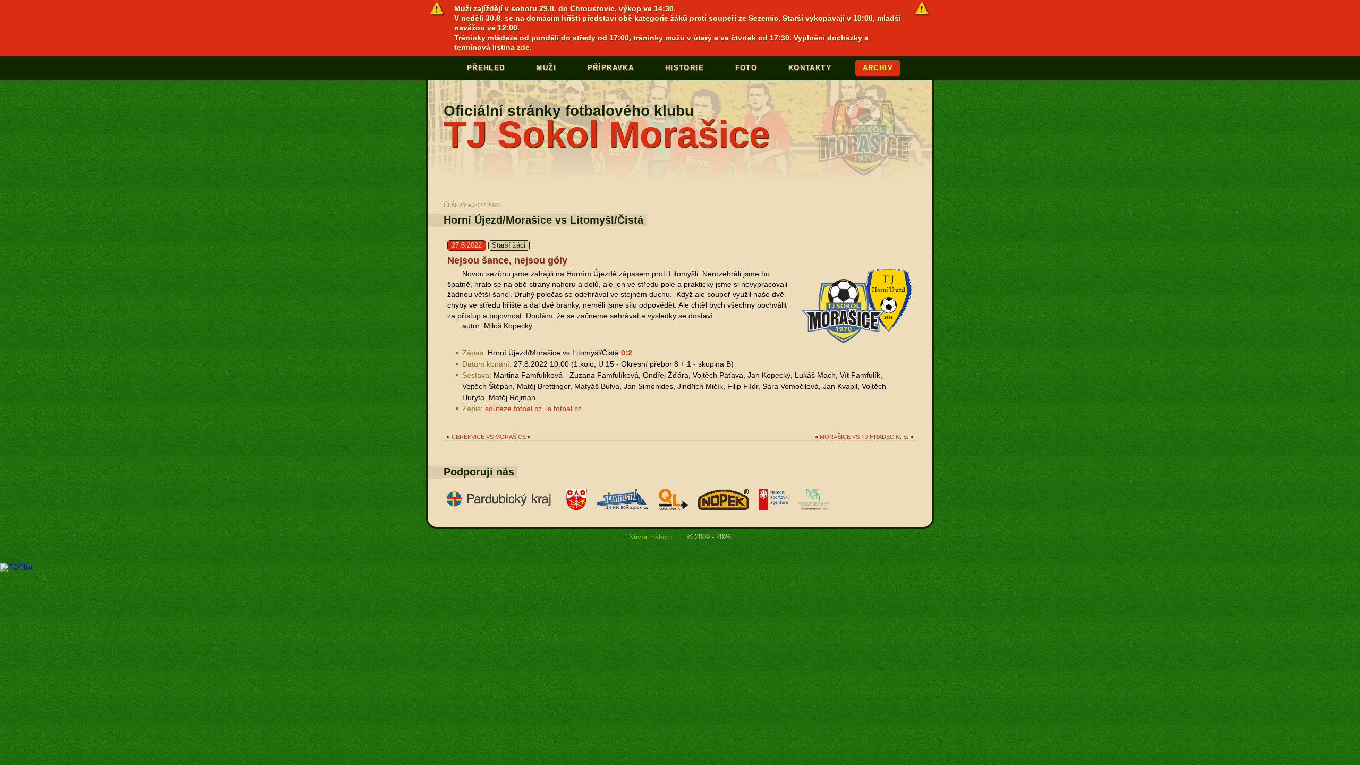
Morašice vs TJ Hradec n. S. (864, 437)
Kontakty (809, 68)
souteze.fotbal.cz (513, 408)
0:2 (626, 352)
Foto (746, 68)
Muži (546, 68)
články (455, 205)
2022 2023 (486, 205)
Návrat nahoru (650, 537)
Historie (684, 68)
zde (523, 47)
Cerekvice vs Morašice (489, 437)
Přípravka (611, 68)
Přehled (486, 68)
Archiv (878, 68)
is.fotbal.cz (564, 408)
